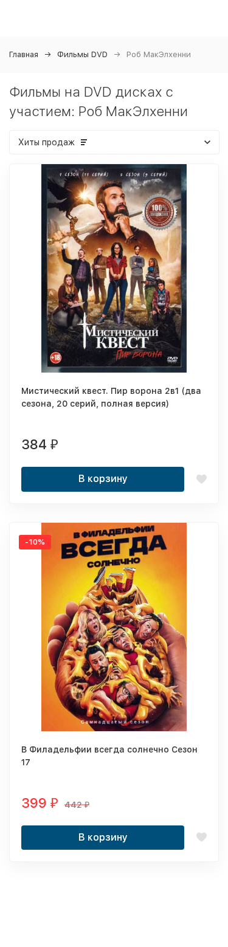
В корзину (103, 478)
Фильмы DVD (82, 54)
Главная (23, 54)
